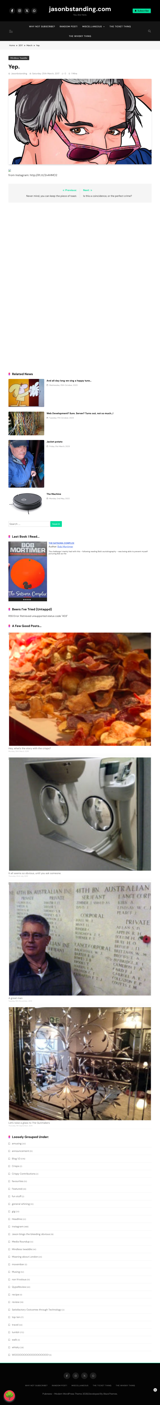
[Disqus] (80, 245)
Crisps (15, 1166)
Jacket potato (54, 441)
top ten (16, 1317)
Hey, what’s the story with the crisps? (29, 748)
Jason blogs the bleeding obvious (31, 1234)
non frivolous (19, 1279)
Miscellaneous (92, 26)
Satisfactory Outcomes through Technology (37, 1309)
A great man (15, 998)
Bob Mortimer (65, 546)
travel (15, 1324)
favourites (17, 1181)
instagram (17, 1226)
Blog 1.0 (16, 1158)
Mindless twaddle (18, 58)
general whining (21, 1204)
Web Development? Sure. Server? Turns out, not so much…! (80, 413)
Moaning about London (25, 1256)
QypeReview (19, 1287)
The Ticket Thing (120, 26)
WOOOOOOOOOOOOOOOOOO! (30, 1354)
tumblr (16, 1332)
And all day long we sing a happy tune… (69, 380)
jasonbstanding (19, 73)
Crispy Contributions (23, 1173)
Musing (16, 1271)
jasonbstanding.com (80, 9)
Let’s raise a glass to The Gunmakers (29, 1122)
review (15, 1302)
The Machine (54, 494)
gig (13, 1211)
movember (18, 1264)
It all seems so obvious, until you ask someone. (34, 873)
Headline (17, 1219)
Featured (17, 1188)
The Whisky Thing (80, 36)
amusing (17, 1143)
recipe (15, 1294)
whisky (16, 1347)
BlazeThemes (110, 1393)
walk (14, 1339)
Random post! (69, 26)
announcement (20, 1151)
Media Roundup (21, 1241)
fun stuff (16, 1196)
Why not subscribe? (42, 26)
